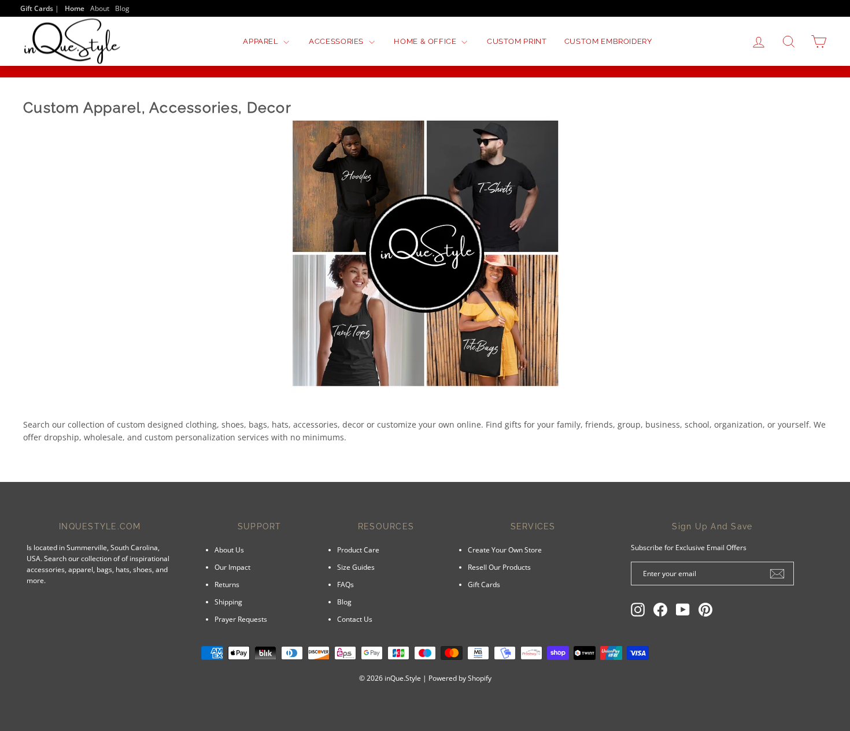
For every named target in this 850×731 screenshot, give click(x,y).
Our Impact (232, 567)
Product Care (358, 549)
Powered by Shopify (459, 678)
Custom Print (517, 41)
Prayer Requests (241, 619)
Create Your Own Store (505, 549)
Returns (227, 584)
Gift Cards (484, 584)
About (99, 8)
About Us (229, 549)
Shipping (228, 601)
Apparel (261, 41)
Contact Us (354, 619)
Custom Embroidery (608, 41)
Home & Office (426, 41)
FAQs (345, 584)
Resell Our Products (499, 567)
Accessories (337, 41)
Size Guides (356, 567)
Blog (122, 8)
